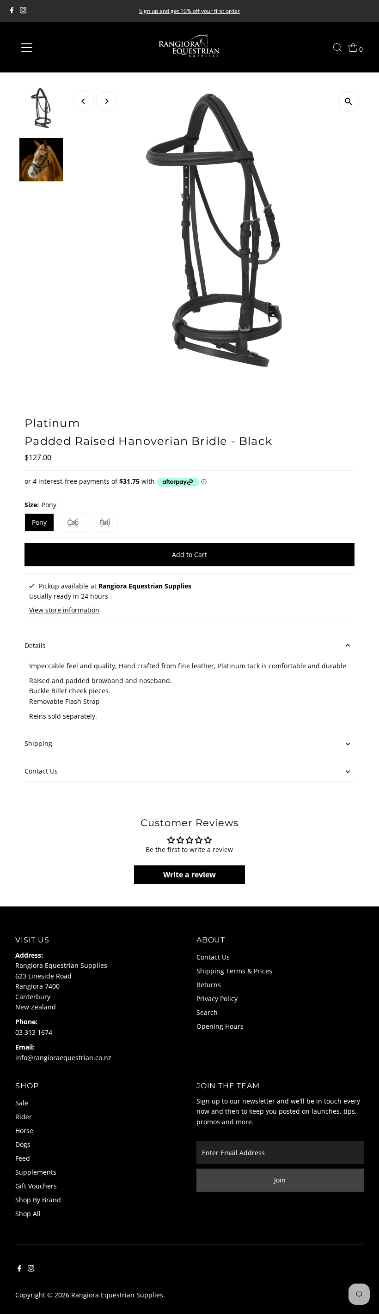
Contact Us (41, 771)
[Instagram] (23, 11)
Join (280, 1180)
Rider (23, 1116)
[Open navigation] (57, 47)
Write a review (189, 875)
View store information (64, 610)
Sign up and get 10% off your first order (189, 11)
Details (35, 645)
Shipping (38, 743)
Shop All (28, 1213)
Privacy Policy (217, 998)
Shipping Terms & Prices (234, 970)
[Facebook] (12, 11)
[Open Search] (337, 47)
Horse (24, 1130)
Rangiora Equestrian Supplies (117, 1294)
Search (207, 1012)
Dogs (23, 1144)
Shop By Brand (38, 1199)
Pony (39, 522)
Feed (22, 1158)
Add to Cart (189, 554)
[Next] (106, 101)
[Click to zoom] (348, 101)
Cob (76, 524)
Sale (21, 1102)
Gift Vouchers (36, 1186)
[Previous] (83, 101)
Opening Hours (220, 1026)
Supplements (35, 1172)
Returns (208, 984)
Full (108, 524)
